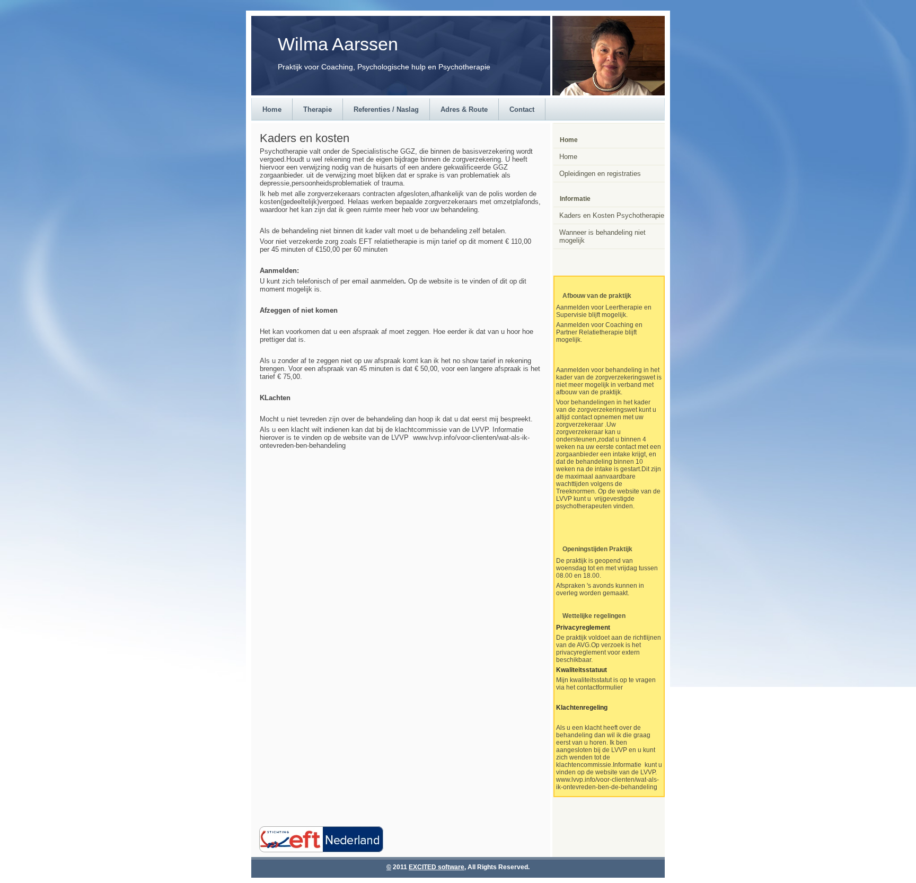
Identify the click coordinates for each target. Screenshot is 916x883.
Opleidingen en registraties (600, 174)
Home (271, 109)
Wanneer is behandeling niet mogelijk (602, 236)
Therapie (317, 109)
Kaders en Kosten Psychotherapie (611, 215)
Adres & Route (464, 109)
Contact (521, 109)
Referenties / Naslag (386, 109)
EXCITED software (436, 867)
